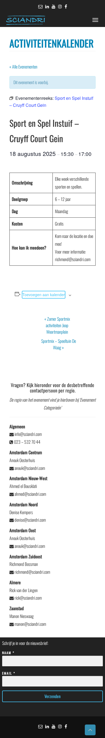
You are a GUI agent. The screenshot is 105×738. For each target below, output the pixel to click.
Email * (8, 673)
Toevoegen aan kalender (43, 294)
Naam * (8, 652)
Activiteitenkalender (51, 43)
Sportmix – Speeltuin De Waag (58, 344)
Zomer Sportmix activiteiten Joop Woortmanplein (57, 325)
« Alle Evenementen (23, 66)
